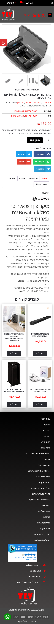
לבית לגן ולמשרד (43, 511)
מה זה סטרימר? (44, 465)
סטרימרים (46, 505)
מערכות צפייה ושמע (42, 534)
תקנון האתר (45, 442)
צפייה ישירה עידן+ (43, 476)
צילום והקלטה (44, 528)
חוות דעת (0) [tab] (41, 184)
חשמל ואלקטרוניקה (33, 102)
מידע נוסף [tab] (33, 178)
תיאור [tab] (44, 178)
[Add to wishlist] (6, 28)
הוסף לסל (35, 140)
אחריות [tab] (12, 178)
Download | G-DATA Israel (39, 470)
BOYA (35, 115)
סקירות (47, 436)
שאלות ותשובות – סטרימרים (39, 488)
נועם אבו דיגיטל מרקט (27, 621)
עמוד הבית (47, 102)
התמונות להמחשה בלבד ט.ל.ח (38, 453)
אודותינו (47, 424)
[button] (3, 42)
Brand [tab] (22, 178)
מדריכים (46, 430)
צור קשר (46, 459)
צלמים (13, 115)
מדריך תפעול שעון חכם (41, 494)
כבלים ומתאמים (43, 522)
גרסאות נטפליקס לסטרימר (39, 499)
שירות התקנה (44, 482)
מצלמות (20, 115)
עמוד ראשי (45, 419)
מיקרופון (20, 102)
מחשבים (46, 517)
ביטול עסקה (45, 447)
